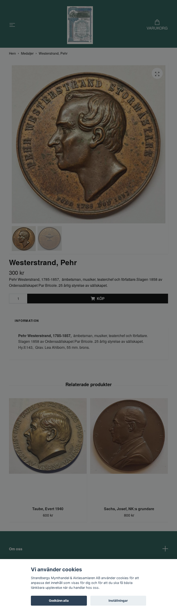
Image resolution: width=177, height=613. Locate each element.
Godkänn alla (59, 600)
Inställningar (118, 600)
